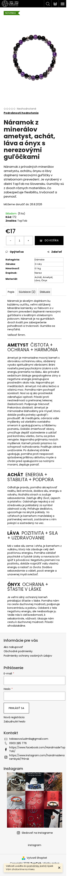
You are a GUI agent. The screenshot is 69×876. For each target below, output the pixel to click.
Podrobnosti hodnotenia (21, 113)
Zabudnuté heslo (14, 721)
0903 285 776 (18, 743)
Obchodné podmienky (18, 651)
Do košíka (52, 240)
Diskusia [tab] (45, 292)
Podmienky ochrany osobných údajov (28, 656)
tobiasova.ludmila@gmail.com (28, 739)
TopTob (22, 221)
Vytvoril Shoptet (37, 858)
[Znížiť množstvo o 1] (10, 240)
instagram (34, 845)
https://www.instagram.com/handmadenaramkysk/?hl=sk (37, 757)
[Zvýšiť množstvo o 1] (28, 240)
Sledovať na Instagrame (37, 833)
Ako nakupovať (13, 647)
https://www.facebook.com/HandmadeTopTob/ (37, 749)
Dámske (40, 259)
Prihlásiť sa (16, 708)
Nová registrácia (14, 717)
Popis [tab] (11, 292)
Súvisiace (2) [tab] (27, 292)
